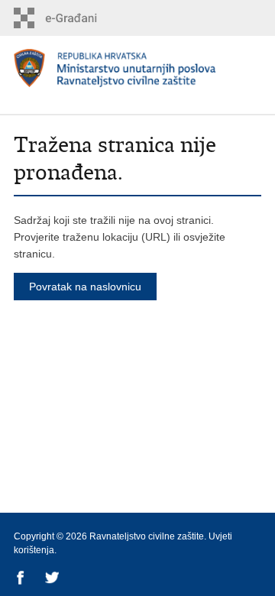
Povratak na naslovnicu (85, 286)
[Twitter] (53, 579)
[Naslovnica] (137, 70)
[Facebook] (22, 579)
